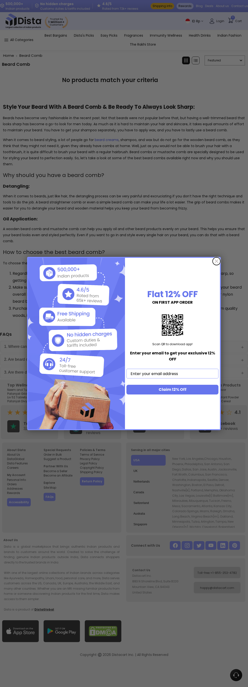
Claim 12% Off (172, 389)
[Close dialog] (216, 261)
